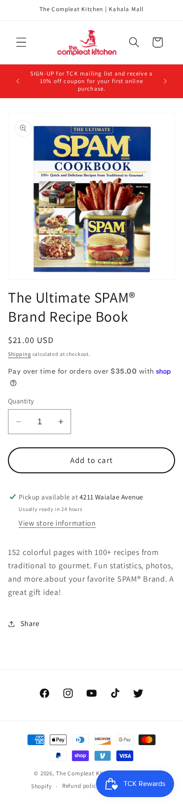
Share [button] (30, 623)
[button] (21, 42)
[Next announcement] (165, 81)
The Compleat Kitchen (86, 773)
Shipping (19, 354)
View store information (57, 523)
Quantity (21, 400)
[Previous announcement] (18, 81)
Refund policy (80, 786)
